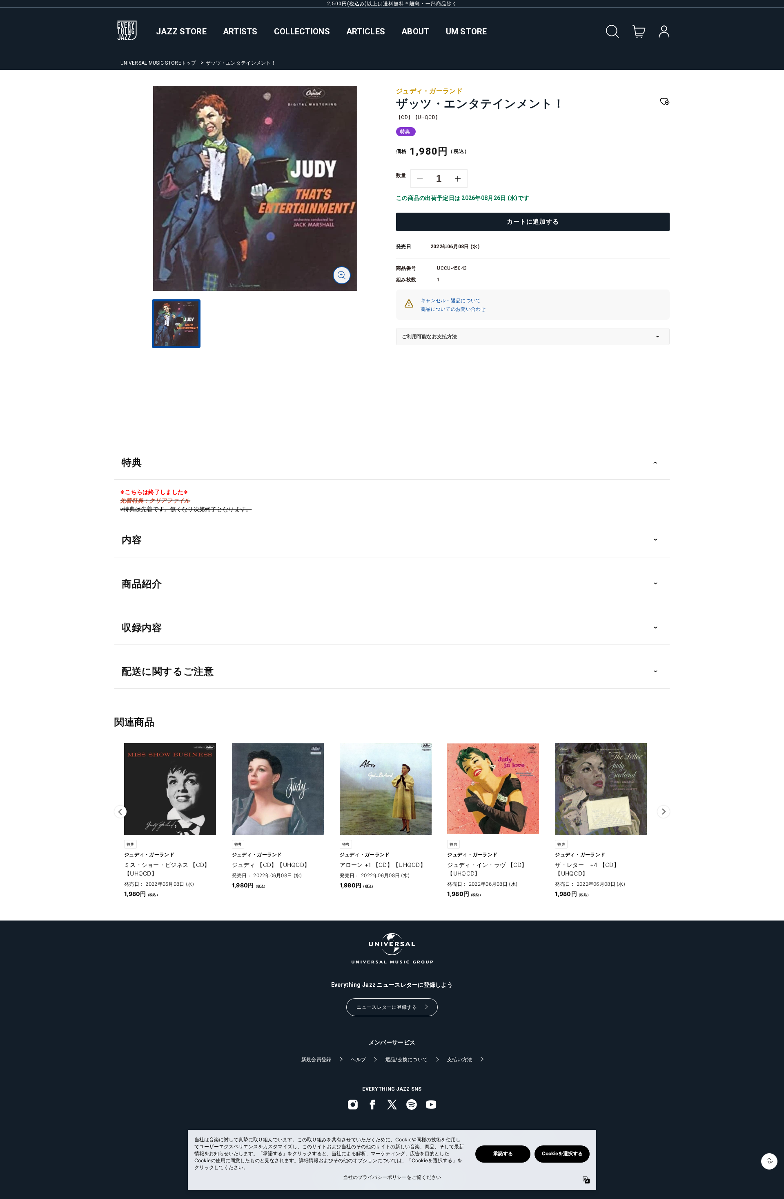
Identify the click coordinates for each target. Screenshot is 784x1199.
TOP (769, 1162)
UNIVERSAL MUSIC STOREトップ (158, 63)
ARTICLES (365, 31)
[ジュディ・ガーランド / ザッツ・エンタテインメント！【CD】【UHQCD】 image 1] (255, 188)
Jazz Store (181, 31)
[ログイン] (664, 31)
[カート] (639, 31)
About (415, 31)
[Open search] (612, 31)
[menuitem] (255, 355)
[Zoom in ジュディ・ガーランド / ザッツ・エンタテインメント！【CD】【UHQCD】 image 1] (342, 275)
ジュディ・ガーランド (429, 91)
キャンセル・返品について (451, 300)
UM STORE (466, 31)
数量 (401, 175)
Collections (302, 31)
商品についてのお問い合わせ (453, 309)
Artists (240, 31)
